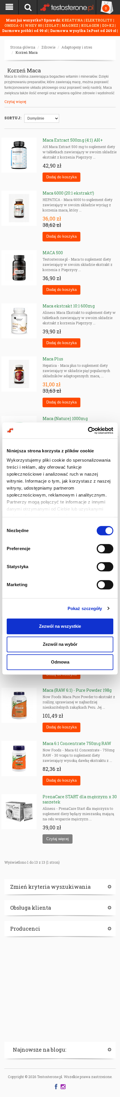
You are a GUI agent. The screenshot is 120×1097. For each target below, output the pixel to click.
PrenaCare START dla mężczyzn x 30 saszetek (80, 799)
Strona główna (22, 47)
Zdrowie (48, 47)
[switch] (105, 548)
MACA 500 (53, 252)
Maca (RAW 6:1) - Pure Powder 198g (77, 690)
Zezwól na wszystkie (60, 626)
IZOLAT (52, 25)
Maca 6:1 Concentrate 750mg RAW (77, 743)
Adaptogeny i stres (76, 47)
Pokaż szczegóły (85, 608)
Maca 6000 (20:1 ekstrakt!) (68, 193)
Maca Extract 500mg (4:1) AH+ (73, 140)
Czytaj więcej (15, 101)
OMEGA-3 (13, 25)
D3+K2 (108, 25)
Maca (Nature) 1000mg (65, 418)
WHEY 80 (33, 25)
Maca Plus (53, 359)
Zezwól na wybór (60, 644)
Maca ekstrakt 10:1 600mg (69, 306)
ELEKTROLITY (99, 20)
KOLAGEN (90, 25)
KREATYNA (72, 20)
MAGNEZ (70, 25)
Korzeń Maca (26, 52)
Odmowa (60, 661)
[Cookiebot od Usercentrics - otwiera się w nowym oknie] (87, 430)
